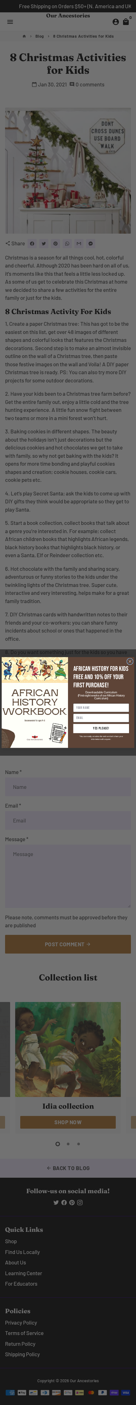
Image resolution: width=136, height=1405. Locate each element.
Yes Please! (101, 729)
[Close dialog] (130, 661)
